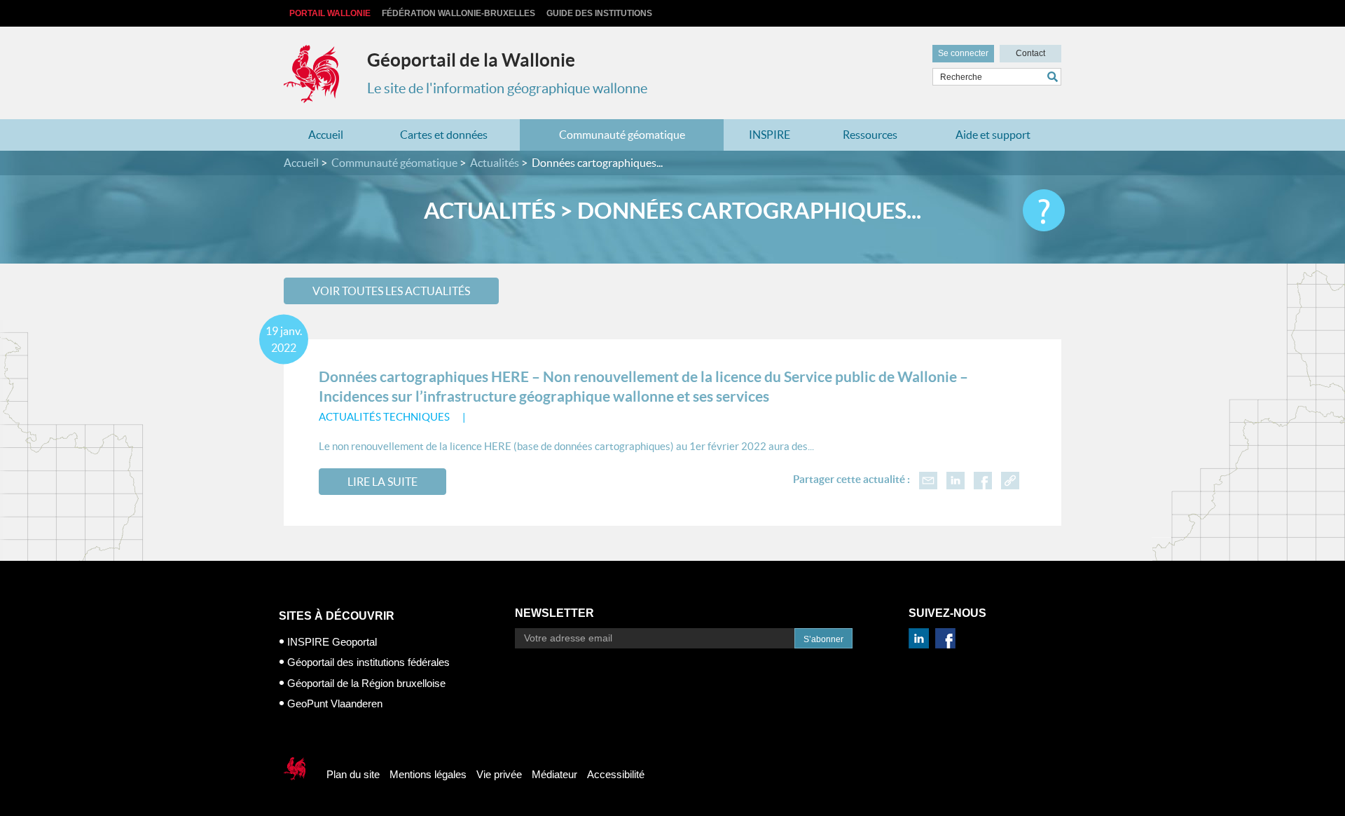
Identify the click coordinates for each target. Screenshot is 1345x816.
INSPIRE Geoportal (332, 642)
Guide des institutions (599, 13)
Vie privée (499, 774)
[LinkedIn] (955, 479)
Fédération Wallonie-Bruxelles (458, 13)
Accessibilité (615, 774)
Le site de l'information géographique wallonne (507, 88)
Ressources (870, 134)
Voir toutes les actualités (391, 291)
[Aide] (1044, 210)
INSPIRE (769, 134)
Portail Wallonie (330, 13)
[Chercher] (1054, 77)
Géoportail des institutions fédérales (368, 662)
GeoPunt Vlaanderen (334, 703)
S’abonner (823, 639)
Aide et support (993, 134)
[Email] (928, 479)
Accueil (325, 134)
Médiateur (554, 774)
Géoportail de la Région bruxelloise (366, 683)
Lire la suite (382, 481)
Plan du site (353, 774)
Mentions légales (428, 774)
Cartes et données (444, 134)
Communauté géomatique (622, 134)
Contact (1030, 53)
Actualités (494, 162)
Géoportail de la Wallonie (471, 60)
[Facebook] (983, 479)
